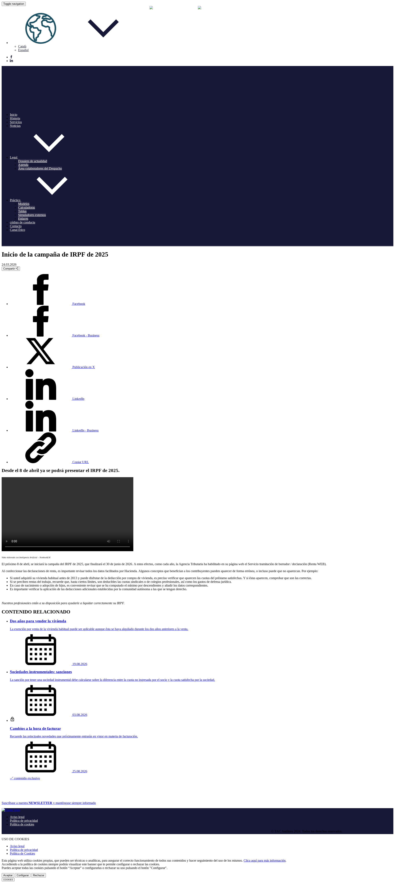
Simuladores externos (32, 215)
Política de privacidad (24, 820)
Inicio (13, 114)
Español (23, 50)
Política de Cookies (22, 853)
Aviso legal (17, 817)
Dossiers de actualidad (32, 161)
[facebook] (11, 57)
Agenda (23, 165)
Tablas (22, 211)
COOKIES (8, 879)
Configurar (23, 875)
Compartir (9, 268)
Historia (15, 118)
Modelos (23, 204)
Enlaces (23, 218)
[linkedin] (11, 60)
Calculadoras (26, 207)
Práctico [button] (15, 200)
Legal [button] (14, 157)
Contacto (16, 226)
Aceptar (8, 875)
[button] (72, 42)
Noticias (15, 125)
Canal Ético (17, 229)
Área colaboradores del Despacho (40, 168)
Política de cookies (22, 824)
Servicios (16, 122)
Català (22, 46)
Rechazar (38, 875)
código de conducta (22, 222)
